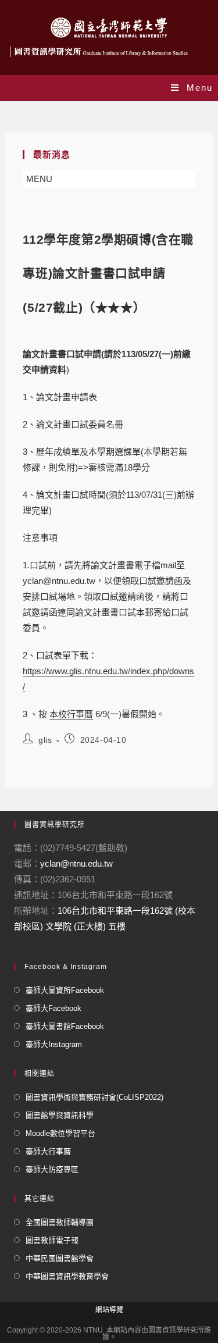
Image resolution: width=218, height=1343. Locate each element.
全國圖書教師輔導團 (60, 1222)
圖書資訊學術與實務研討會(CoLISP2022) (94, 1097)
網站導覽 (109, 1310)
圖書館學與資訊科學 (60, 1115)
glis (45, 739)
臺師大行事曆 (48, 1151)
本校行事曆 (71, 714)
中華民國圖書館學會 (60, 1258)
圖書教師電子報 (52, 1240)
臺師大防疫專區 (52, 1169)
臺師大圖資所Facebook (65, 990)
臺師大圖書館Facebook (65, 1026)
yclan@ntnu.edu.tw (76, 863)
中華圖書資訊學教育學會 (67, 1276)
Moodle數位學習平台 (60, 1133)
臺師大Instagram (54, 1044)
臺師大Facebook (53, 1008)
